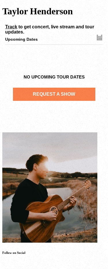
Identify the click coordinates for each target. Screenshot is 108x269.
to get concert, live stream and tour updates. (49, 29)
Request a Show (54, 94)
